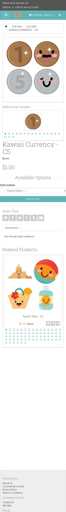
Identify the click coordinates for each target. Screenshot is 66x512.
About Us (7, 483)
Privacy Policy (10, 489)
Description (11, 227)
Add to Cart (33, 198)
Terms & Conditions (13, 493)
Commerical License (13, 486)
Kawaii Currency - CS (23, 30)
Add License (7, 185)
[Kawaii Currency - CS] (33, 69)
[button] (41, 15)
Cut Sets (17, 26)
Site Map (7, 505)
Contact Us (8, 502)
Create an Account (27, 7)
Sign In (6, 7)
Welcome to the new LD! (15, 3)
